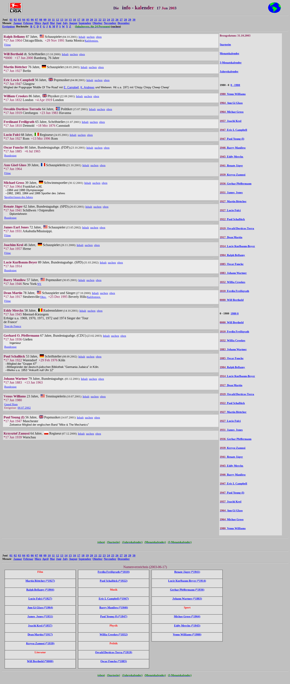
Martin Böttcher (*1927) (40, 580)
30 (133, 19)
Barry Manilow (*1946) (113, 607)
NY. (39, 284)
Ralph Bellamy (232, 255)
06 (32, 19)
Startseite (225, 44)
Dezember (124, 23)
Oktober (98, 23)
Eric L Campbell (233, 129)
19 (87, 19)
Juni (58, 23)
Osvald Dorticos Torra (237, 228)
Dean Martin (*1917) (40, 634)
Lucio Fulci (230, 210)
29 (129, 19)
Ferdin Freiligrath (234, 291)
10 (49, 19)
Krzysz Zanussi (232, 174)
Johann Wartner (233, 272)
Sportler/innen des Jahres (18, 197)
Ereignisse (8, 26)
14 (66, 19)
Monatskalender (229, 53)
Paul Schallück (232, 219)
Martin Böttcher (233, 201)
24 (108, 19)
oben (99, 36)
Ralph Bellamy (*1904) (40, 589)
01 (11, 19)
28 (125, 19)
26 (116, 19)
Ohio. (43, 296)
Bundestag (10, 155)
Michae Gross (232, 111)
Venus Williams (233, 94)
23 (104, 19)
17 (78, 19)
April (45, 23)
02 (15, 19)
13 (61, 19)
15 (70, 19)
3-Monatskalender (231, 62)
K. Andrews (87, 87)
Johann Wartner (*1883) (187, 598)
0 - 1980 (235, 85)
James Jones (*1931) (40, 616)
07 (36, 19)
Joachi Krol (230, 120)
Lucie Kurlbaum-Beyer (237, 246)
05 (28, 19)
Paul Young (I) (232, 138)
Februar (28, 23)
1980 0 (235, 313)
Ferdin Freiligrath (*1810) (114, 571)
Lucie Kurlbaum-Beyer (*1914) (187, 580)
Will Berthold (232, 299)
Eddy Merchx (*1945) (187, 625)
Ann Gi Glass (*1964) (40, 607)
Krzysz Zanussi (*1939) (40, 643)
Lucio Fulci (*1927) (40, 598)
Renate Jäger (231, 165)
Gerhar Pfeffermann (235, 183)
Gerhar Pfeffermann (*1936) (187, 589)
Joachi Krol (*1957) (40, 625)
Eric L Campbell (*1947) (114, 598)
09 (45, 19)
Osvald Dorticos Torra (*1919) (113, 652)
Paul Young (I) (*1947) (113, 616)
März (38, 23)
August (73, 23)
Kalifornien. (92, 40)
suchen (91, 36)
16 (74, 19)
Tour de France (12, 326)
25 (112, 19)
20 (91, 19)
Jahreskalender (229, 71)
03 (19, 19)
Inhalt (82, 36)
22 (100, 19)
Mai (52, 23)
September (85, 23)
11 (53, 19)
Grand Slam (11, 404)
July (65, 23)
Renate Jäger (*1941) (187, 571)
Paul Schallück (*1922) (113, 580)
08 (40, 19)
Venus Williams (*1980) (187, 634)
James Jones (231, 192)
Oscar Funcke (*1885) (113, 661)
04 (23, 19)
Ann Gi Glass (231, 102)
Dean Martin (231, 237)
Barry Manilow (233, 147)
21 (95, 19)
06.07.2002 (24, 407)
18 (83, 19)
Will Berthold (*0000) (40, 661)
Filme (7, 44)
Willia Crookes (232, 282)
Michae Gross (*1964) (187, 616)
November (110, 23)
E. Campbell (71, 87)
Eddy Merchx (231, 156)
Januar (17, 23)
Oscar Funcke (232, 264)
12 (57, 19)
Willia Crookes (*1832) (114, 634)
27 (121, 19)
